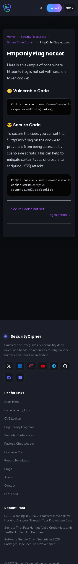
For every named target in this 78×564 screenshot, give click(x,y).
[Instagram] (31, 366)
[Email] (20, 377)
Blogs (8, 469)
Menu (69, 8)
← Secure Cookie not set (25, 209)
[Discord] (8, 377)
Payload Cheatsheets (19, 444)
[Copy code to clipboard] (66, 103)
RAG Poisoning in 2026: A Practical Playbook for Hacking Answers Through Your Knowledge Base (38, 518)
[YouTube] (42, 366)
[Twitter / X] (8, 366)
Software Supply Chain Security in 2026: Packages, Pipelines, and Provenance (32, 541)
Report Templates (16, 460)
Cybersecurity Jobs (17, 410)
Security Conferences (19, 435)
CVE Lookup (12, 419)
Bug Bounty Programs (19, 427)
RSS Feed (11, 494)
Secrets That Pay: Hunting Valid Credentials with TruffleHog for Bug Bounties (38, 530)
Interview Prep (14, 452)
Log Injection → (59, 215)
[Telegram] (53, 366)
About (8, 477)
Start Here (11, 402)
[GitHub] (65, 366)
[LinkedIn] (20, 366)
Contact (9, 485)
